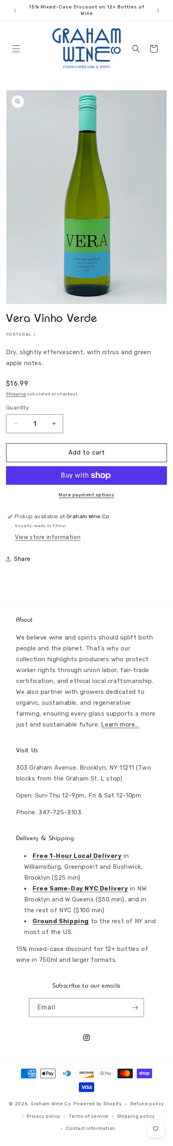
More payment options (86, 495)
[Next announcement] (158, 10)
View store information (47, 537)
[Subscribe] (135, 1007)
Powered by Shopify (98, 1104)
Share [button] (22, 559)
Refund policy (147, 1104)
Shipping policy (136, 1116)
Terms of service (89, 1116)
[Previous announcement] (15, 10)
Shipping (16, 394)
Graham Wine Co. (52, 1104)
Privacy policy (43, 1116)
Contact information (90, 1128)
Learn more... (120, 724)
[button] (16, 49)
